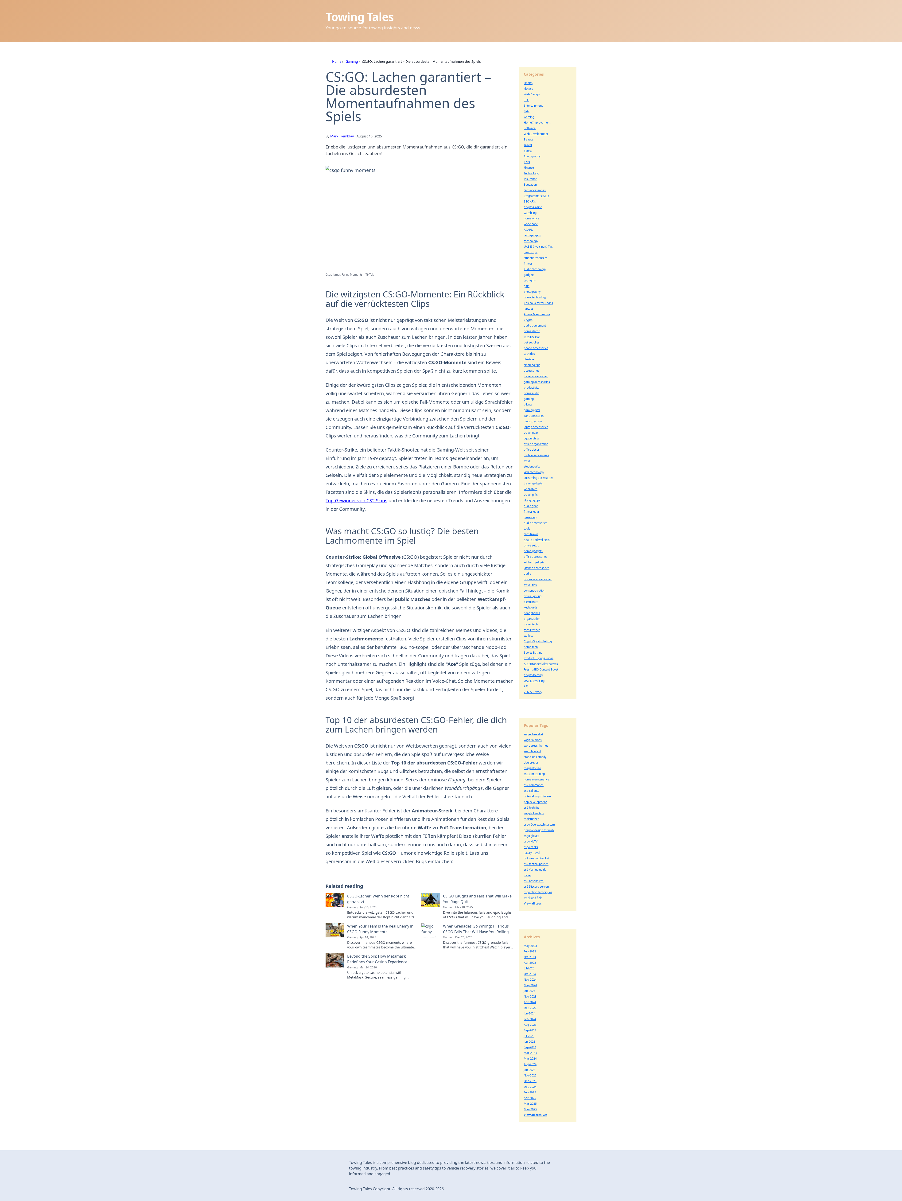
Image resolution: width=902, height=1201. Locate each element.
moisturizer (531, 819)
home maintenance (536, 779)
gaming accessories (537, 382)
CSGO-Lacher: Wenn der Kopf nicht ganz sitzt (378, 898)
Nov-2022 (530, 1075)
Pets (526, 111)
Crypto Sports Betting (538, 641)
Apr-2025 (530, 1098)
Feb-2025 (530, 1092)
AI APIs (528, 230)
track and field (533, 898)
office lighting (532, 596)
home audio (531, 393)
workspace (531, 224)
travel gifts (531, 495)
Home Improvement (537, 123)
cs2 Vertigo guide (535, 870)
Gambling (530, 213)
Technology (531, 173)
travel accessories (536, 376)
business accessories (538, 579)
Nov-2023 (530, 996)
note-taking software (537, 796)
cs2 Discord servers (537, 887)
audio (527, 574)
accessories (531, 371)
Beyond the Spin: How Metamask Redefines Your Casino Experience (377, 959)
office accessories (535, 557)
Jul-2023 (529, 1036)
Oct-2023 (530, 957)
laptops (528, 309)
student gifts (532, 466)
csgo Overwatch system (539, 825)
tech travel (531, 534)
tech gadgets (532, 235)
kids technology (534, 472)
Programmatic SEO (536, 196)
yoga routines (533, 740)
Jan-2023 (529, 1070)
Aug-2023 (530, 1025)
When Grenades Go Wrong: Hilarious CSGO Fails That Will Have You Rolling (476, 929)
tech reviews (532, 337)
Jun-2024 (529, 1013)
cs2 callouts (531, 791)
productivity (531, 388)
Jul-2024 (529, 968)
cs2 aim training (534, 774)
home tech (531, 647)
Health (528, 83)
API (526, 686)
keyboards (530, 607)
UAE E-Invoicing (534, 681)
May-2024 (530, 985)
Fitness (528, 89)
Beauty (528, 139)
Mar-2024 (530, 1059)
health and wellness (537, 540)
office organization (536, 444)
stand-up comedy (535, 757)
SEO (526, 100)
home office (531, 218)
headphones (532, 613)
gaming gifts (532, 410)
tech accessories (535, 190)
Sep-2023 (530, 1030)
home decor (532, 331)
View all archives (535, 1115)
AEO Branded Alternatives (541, 664)
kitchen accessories (536, 568)
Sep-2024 (530, 1047)
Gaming (352, 61)
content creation (534, 591)
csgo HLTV (530, 841)
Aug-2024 (530, 1064)
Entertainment (533, 106)
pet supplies (532, 342)
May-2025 (530, 1109)
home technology (535, 297)
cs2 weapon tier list (536, 858)
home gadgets (533, 551)
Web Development (536, 134)
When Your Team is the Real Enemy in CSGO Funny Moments (380, 929)
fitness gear (531, 512)
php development (535, 802)
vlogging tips (532, 500)
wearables (530, 489)
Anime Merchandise (537, 314)
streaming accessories (538, 478)
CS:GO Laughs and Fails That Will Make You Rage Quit (477, 898)
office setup (531, 545)
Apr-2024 (530, 1002)
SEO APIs (530, 201)
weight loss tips (534, 813)
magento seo (532, 768)
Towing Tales (360, 16)
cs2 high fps (531, 808)
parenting (530, 517)
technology (531, 241)
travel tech (531, 624)
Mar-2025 (530, 1104)
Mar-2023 (530, 1053)
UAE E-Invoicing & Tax (538, 247)
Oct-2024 (530, 974)
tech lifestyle (532, 630)
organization (532, 619)
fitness (528, 263)
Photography (532, 156)
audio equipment (535, 326)
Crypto (528, 320)
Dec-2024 (530, 1087)
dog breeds (531, 762)
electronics (531, 602)
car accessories (534, 416)
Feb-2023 (530, 951)
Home (336, 61)
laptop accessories (536, 427)
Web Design (532, 94)
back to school (533, 421)
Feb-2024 (530, 1019)
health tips (530, 252)
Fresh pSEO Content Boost (541, 669)
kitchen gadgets (534, 562)
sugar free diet (533, 734)
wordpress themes (536, 746)
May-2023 (530, 946)
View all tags (533, 903)
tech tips (529, 354)
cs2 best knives (534, 881)
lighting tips (531, 438)
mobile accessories (536, 455)
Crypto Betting (533, 675)
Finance (529, 168)
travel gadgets (533, 483)
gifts (526, 286)
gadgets (529, 275)
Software (530, 128)
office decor (531, 450)
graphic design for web (539, 830)
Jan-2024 (529, 991)
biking (528, 404)
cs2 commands (534, 785)
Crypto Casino (533, 207)
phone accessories (536, 348)
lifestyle (529, 359)
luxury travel (532, 853)
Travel (528, 145)
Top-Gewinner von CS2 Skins (356, 500)
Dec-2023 (530, 1081)
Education (530, 185)
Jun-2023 (529, 1042)
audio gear (531, 506)
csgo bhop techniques (538, 892)
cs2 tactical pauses (536, 864)
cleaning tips (532, 365)
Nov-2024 (530, 980)
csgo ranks (531, 847)
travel (527, 461)
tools (527, 528)
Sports (528, 151)
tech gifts (530, 280)
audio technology (535, 269)
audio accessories (535, 523)
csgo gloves (531, 836)
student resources (536, 258)
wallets (528, 636)
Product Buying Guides (538, 658)
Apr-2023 (530, 963)
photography (532, 292)
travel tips (530, 585)
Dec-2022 (530, 1008)
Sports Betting (533, 653)
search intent (532, 751)
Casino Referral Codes (538, 303)
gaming (529, 399)
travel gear (531, 433)
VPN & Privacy (533, 692)
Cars (527, 162)
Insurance (530, 179)
